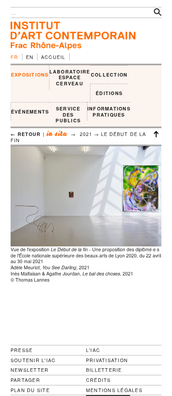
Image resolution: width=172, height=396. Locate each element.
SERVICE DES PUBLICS (68, 114)
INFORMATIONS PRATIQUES (109, 111)
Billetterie (104, 370)
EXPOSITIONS (30, 74)
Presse (22, 350)
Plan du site (30, 390)
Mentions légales (114, 390)
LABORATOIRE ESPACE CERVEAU (69, 77)
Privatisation (107, 360)
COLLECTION (109, 74)
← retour (26, 134)
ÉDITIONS (109, 93)
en (30, 57)
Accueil (53, 57)
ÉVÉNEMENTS (30, 111)
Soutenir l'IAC (33, 360)
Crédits (98, 380)
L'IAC (93, 350)
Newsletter (30, 370)
